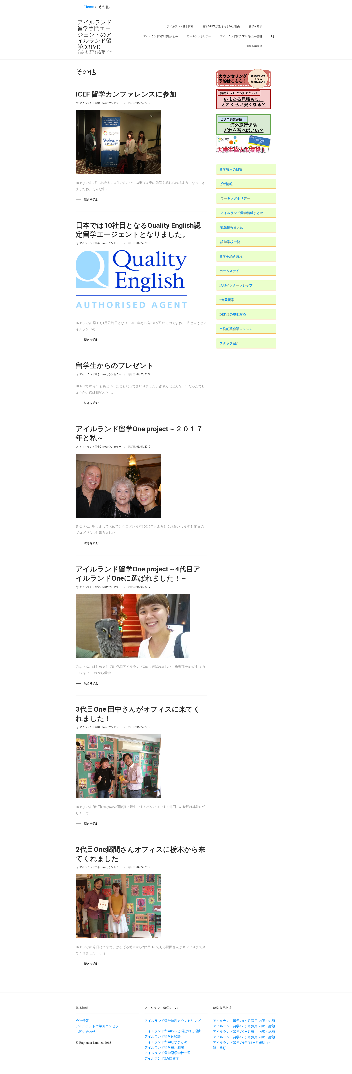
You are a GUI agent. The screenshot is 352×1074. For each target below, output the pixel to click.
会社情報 (82, 1020)
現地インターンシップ (234, 285)
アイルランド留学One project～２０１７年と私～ (139, 433)
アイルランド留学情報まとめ (160, 36)
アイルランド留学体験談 (162, 1036)
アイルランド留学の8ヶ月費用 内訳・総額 (244, 1037)
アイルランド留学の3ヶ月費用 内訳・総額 (244, 1026)
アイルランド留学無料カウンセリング (172, 1020)
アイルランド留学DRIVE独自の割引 (241, 36)
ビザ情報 (224, 183)
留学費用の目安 (229, 169)
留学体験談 (255, 26)
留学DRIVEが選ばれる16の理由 (221, 26)
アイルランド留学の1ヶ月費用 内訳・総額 (244, 1020)
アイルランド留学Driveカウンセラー (100, 102)
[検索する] (270, 36)
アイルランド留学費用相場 (164, 1047)
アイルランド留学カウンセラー (99, 1026)
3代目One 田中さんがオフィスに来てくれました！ (138, 713)
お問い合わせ (86, 1031)
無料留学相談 (254, 46)
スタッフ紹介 (227, 343)
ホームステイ (227, 270)
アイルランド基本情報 (180, 26)
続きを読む (91, 199)
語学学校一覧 (228, 241)
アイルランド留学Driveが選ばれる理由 (172, 1031)
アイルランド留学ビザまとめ (165, 1042)
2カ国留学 (225, 299)
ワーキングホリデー (199, 36)
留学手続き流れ (229, 256)
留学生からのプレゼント (115, 365)
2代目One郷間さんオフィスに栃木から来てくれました (140, 853)
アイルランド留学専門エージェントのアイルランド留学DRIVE (95, 34)
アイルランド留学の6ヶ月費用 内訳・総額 (244, 1031)
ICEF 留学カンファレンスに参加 (126, 94)
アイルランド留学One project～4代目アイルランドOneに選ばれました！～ (138, 573)
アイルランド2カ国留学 (161, 1058)
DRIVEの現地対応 (231, 314)
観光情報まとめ (229, 227)
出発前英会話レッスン (234, 328)
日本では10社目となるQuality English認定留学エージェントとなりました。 (138, 229)
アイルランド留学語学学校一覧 (167, 1053)
